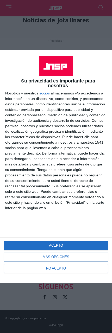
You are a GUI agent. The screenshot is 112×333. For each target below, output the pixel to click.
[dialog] (56, 166)
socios (44, 93)
